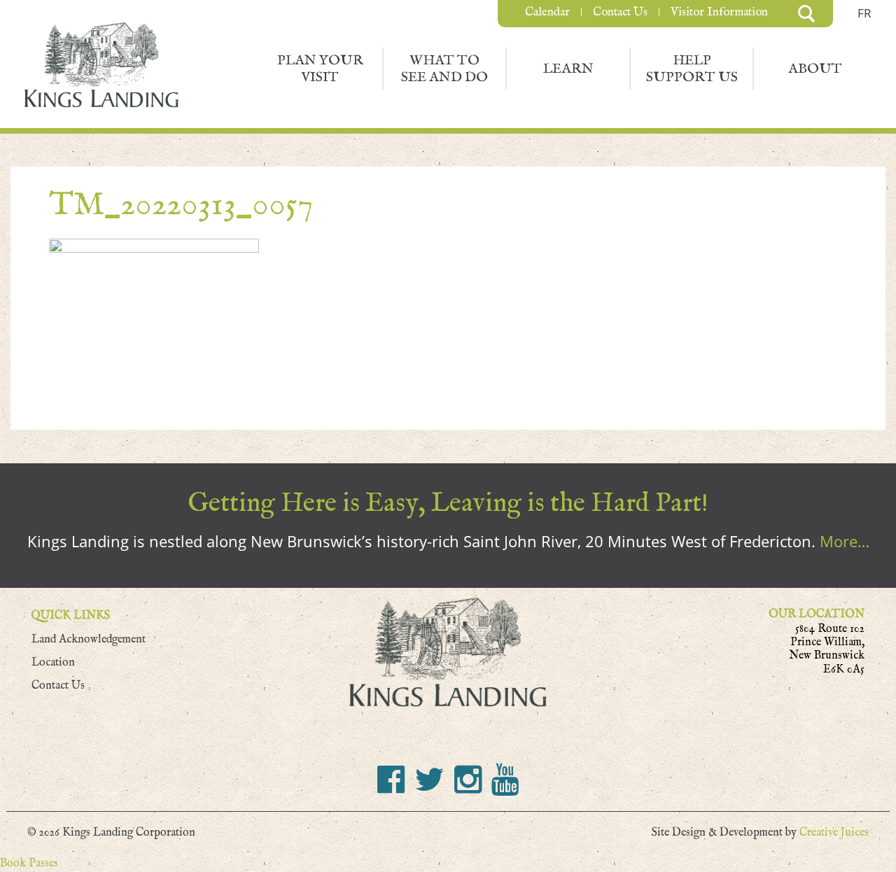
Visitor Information (719, 12)
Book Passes (29, 863)
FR (865, 13)
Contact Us (620, 12)
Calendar (547, 12)
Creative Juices (834, 832)
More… (844, 540)
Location (53, 662)
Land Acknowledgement (88, 639)
